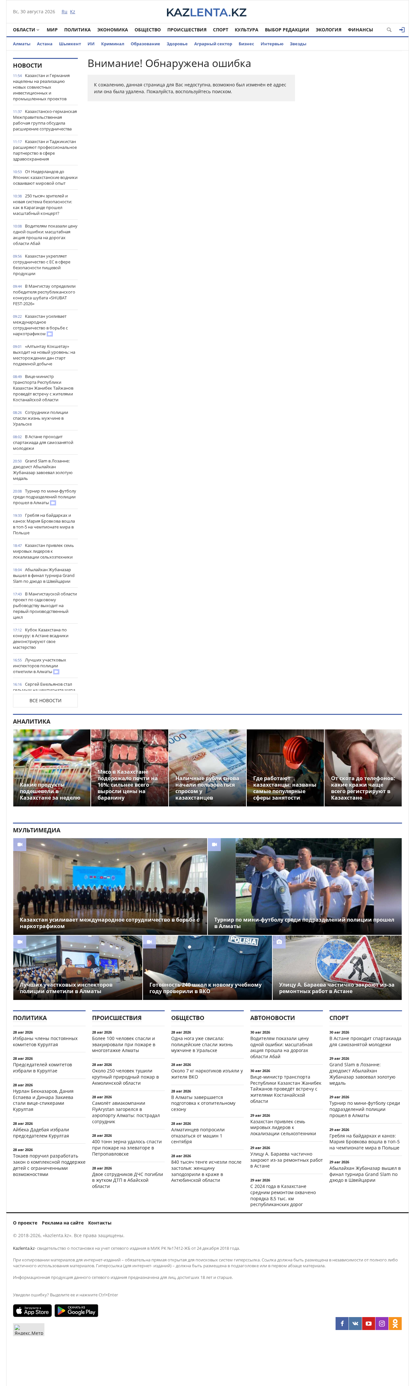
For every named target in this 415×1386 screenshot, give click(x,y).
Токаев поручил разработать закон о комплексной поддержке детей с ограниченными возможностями (49, 1165)
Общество (148, 30)
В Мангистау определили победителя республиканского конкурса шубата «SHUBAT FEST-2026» (44, 294)
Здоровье (177, 44)
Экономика (112, 30)
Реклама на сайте (63, 1223)
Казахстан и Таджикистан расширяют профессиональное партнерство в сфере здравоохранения (45, 150)
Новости (27, 65)
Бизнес (246, 44)
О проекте (25, 1223)
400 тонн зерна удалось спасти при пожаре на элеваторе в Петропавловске (127, 1147)
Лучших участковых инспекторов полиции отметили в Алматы (39, 665)
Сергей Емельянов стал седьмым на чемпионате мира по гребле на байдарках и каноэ (45, 690)
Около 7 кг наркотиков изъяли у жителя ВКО (207, 1074)
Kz (72, 11)
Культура (246, 30)
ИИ (91, 44)
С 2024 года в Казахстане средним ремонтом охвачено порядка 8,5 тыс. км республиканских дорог (283, 1195)
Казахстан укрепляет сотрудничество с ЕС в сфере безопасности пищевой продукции (41, 264)
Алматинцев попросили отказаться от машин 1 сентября (198, 1135)
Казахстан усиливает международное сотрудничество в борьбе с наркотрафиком (40, 325)
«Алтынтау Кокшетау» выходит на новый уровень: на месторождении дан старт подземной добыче (44, 355)
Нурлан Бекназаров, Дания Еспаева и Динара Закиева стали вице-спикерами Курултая (43, 1100)
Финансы (360, 30)
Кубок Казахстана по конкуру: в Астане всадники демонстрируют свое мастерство (40, 638)
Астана (45, 44)
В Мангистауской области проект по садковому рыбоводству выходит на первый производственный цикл (45, 605)
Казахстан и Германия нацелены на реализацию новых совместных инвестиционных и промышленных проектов (41, 87)
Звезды (298, 44)
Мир (52, 30)
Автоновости (272, 1018)
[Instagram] (381, 1323)
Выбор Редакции (287, 30)
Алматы (21, 44)
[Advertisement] (353, 155)
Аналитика (31, 721)
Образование (145, 44)
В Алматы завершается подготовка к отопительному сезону (203, 1103)
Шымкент (70, 44)
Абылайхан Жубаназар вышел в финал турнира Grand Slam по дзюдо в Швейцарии (44, 575)
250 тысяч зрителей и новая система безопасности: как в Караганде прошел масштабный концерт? (42, 204)
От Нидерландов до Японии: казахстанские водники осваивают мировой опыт (45, 177)
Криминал (112, 44)
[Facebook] (342, 1323)
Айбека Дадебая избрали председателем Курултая (41, 1132)
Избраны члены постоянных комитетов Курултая (45, 1041)
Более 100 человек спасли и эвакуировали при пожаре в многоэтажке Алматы (123, 1044)
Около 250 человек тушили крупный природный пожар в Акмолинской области (125, 1077)
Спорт (220, 30)
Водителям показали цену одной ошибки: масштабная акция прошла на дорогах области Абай (45, 234)
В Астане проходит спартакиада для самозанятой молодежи (43, 442)
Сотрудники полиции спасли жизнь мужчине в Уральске (40, 418)
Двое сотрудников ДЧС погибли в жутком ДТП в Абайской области (127, 1180)
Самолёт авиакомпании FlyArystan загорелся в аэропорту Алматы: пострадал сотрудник (126, 1112)
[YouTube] (368, 1323)
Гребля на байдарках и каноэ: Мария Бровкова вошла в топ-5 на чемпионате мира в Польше (44, 524)
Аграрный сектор (213, 44)
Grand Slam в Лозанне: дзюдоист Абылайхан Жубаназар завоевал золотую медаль (43, 469)
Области (24, 30)
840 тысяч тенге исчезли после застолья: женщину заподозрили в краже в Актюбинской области (206, 1171)
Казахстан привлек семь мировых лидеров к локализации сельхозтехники (43, 551)
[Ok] (395, 1323)
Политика (77, 30)
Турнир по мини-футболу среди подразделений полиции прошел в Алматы (44, 496)
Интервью (272, 44)
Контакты (100, 1223)
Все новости (46, 700)
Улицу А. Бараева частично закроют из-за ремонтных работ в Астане (286, 1160)
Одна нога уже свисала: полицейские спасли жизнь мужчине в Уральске (202, 1044)
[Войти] (402, 29)
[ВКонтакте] (355, 1323)
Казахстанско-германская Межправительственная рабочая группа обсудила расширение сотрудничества (45, 120)
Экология (328, 30)
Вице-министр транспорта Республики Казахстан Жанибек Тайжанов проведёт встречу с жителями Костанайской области (43, 388)
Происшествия (187, 30)
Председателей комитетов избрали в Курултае (42, 1067)
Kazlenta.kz (24, 1248)
